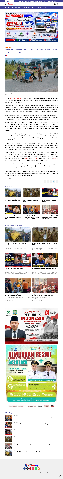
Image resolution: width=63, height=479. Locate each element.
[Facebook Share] (45, 181)
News (10, 47)
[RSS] (39, 468)
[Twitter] (27, 468)
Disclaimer (22, 473)
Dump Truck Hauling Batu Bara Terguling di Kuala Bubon (13, 199)
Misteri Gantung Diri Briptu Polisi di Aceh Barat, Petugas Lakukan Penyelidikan (31, 217)
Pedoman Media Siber (39, 473)
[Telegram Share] (54, 181)
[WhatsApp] (36, 468)
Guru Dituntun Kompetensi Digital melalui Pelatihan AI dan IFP (49, 200)
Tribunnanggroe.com (16, 98)
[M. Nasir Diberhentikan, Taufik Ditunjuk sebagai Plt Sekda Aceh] (31, 192)
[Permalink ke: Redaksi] (6, 55)
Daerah (6, 47)
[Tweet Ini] (48, 181)
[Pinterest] (30, 468)
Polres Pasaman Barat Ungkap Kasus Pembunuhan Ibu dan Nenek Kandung (23, 1)
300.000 (35, 158)
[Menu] (6, 4)
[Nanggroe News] (11, 4)
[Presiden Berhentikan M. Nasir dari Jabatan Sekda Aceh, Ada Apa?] (13, 209)
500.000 (26, 158)
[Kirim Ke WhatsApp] (57, 181)
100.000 (55, 158)
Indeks (16, 473)
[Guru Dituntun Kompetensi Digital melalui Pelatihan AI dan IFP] (50, 192)
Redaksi (9, 54)
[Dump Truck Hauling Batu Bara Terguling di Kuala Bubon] (13, 192)
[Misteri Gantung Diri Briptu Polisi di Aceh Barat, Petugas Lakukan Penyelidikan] (31, 209)
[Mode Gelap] (55, 4)
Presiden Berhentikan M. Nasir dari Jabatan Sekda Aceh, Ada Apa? (13, 217)
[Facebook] (24, 468)
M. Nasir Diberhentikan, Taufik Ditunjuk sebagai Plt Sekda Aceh (31, 200)
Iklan (47, 473)
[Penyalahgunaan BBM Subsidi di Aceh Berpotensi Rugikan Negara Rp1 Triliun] (50, 209)
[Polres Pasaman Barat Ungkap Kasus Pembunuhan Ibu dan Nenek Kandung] (8, 446)
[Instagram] (33, 468)
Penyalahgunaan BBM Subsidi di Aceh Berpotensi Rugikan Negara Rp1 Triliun (50, 217)
